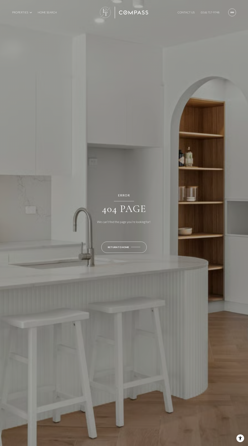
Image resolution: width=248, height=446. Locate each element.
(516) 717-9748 (210, 12)
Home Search (47, 12)
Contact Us (186, 12)
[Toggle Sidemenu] (232, 12)
